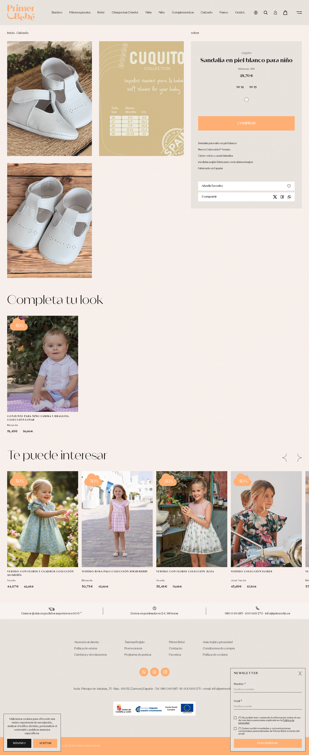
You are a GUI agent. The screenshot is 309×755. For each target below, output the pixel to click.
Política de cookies (215, 654)
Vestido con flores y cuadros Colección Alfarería (40, 573)
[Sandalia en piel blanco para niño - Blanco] (49, 98)
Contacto (175, 648)
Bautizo (57, 12)
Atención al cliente (86, 642)
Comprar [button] (246, 123)
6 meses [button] (55, 401)
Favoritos (175, 654)
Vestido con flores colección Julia (185, 571)
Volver (195, 33)
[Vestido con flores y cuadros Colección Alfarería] (42, 519)
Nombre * (240, 684)
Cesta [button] (285, 12)
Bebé (101, 12)
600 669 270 (192, 688)
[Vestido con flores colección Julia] (191, 519)
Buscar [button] (265, 12)
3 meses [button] (41, 401)
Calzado (206, 12)
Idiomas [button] (256, 12)
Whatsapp (289, 197)
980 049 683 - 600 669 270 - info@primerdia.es (257, 613)
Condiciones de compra (219, 648)
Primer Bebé (177, 642)
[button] (246, 99)
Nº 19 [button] (253, 87)
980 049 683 (169, 688)
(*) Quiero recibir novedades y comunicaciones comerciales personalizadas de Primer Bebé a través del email (269, 731)
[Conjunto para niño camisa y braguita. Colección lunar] (42, 364)
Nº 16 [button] (240, 87)
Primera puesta (79, 12)
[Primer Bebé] (21, 12)
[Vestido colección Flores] (266, 519)
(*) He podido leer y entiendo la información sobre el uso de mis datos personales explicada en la (269, 720)
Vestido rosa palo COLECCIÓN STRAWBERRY (115, 571)
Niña (148, 12)
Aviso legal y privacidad (218, 642)
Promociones (133, 648)
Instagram (154, 672)
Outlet (240, 12)
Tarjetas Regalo (134, 642)
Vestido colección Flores (251, 571)
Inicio (11, 33)
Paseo (224, 12)
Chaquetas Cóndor (125, 12)
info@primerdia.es (224, 688)
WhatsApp (143, 672)
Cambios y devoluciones (90, 654)
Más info (19, 743)
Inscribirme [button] (267, 743)
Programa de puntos (137, 654)
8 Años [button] (138, 556)
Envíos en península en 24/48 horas (154, 613)
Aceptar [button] (45, 743)
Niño (162, 12)
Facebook (282, 197)
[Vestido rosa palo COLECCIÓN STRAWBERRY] (117, 519)
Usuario (275, 12)
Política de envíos (85, 648)
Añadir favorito (212, 186)
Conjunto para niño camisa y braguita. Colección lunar (38, 418)
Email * (238, 701)
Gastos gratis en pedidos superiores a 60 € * (51, 613)
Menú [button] (299, 12)
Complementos (183, 12)
